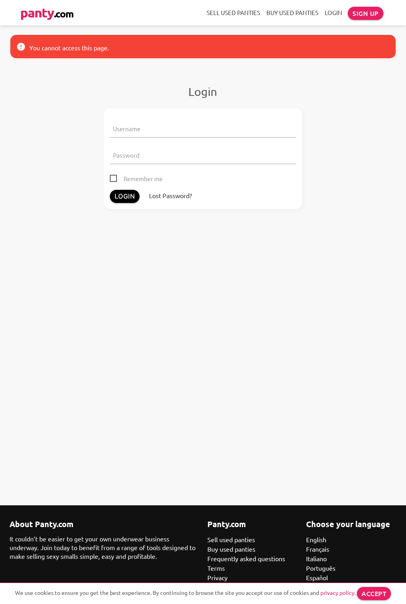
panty (47, 12)
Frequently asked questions (246, 558)
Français (317, 549)
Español (317, 577)
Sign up (365, 13)
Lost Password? (170, 195)
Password (126, 155)
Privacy (217, 577)
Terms (216, 568)
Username (126, 128)
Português (320, 568)
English (316, 539)
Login (333, 12)
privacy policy (337, 592)
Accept (374, 593)
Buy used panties (292, 12)
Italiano (316, 558)
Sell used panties (233, 12)
